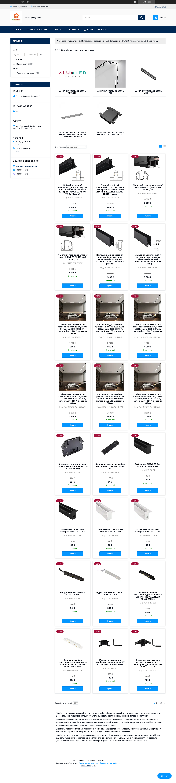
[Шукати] (141, 17)
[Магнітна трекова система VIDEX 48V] (148, 74)
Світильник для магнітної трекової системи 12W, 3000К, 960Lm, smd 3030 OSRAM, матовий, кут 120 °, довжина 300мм (72, 328)
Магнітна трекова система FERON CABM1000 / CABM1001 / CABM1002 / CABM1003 (72, 134)
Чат (166, 776)
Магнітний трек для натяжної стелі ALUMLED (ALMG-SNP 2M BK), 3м (72, 257)
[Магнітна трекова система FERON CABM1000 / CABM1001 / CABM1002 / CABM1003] (72, 115)
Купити (72, 216)
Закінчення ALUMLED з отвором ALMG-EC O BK (72, 530)
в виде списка (164, 147)
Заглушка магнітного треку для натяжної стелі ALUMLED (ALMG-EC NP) (73, 466)
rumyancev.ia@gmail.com (26, 166)
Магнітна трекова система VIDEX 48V (148, 92)
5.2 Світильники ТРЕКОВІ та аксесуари (124, 41)
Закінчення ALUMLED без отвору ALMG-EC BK (147, 465)
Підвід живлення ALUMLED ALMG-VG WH (110, 593)
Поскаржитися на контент (88, 763)
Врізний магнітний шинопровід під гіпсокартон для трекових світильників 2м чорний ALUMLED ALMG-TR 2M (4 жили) (72, 189)
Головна (17, 30)
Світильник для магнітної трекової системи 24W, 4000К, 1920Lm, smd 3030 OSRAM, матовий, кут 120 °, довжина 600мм (72, 398)
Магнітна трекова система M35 (110, 92)
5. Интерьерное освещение (91, 41)
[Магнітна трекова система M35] (110, 74)
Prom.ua (101, 760)
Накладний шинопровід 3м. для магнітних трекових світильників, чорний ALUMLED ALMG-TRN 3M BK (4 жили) (148, 259)
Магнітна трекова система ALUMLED (72, 92)
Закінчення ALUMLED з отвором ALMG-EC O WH (147, 530)
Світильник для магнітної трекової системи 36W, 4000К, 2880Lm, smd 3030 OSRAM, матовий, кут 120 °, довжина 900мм (148, 398)
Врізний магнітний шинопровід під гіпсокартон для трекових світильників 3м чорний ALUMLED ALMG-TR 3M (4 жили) (110, 189)
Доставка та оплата (95, 30)
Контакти (74, 30)
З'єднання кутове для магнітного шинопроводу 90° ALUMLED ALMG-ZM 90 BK (110, 662)
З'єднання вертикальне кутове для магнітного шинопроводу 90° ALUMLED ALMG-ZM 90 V (148, 663)
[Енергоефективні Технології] (16, 22)
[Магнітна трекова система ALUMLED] (72, 74)
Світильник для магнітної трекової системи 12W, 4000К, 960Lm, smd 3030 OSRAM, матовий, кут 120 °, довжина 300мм (110, 328)
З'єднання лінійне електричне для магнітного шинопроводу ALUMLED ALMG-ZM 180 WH (73, 663)
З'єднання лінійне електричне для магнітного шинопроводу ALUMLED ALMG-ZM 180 (148, 595)
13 (161, 703)
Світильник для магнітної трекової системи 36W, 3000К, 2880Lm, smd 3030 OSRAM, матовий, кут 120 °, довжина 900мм (110, 398)
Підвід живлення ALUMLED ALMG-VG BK (72, 593)
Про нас (59, 30)
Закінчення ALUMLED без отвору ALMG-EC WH (110, 530)
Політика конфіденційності (110, 763)
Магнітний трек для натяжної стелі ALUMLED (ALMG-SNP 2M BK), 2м (148, 187)
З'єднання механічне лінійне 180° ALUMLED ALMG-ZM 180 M (110, 466)
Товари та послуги (37, 30)
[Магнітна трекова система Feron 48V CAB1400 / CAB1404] (110, 115)
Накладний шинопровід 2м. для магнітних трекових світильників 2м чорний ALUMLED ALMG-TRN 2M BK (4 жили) (110, 259)
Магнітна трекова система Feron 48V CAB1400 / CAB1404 (110, 134)
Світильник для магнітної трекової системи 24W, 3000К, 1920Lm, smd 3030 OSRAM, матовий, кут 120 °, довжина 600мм (148, 328)
